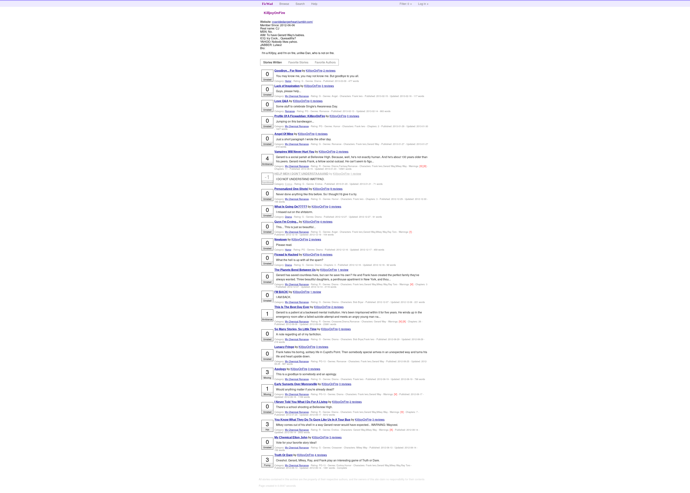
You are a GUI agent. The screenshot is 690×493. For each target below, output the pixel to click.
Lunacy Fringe (284, 346)
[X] (425, 166)
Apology (280, 369)
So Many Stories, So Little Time (295, 329)
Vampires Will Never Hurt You (294, 151)
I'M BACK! (281, 291)
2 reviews (329, 70)
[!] (411, 231)
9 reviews (336, 189)
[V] (421, 166)
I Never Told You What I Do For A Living (301, 401)
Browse (284, 4)
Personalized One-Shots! (291, 188)
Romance (290, 111)
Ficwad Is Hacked (286, 254)
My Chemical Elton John (290, 437)
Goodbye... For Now (287, 70)
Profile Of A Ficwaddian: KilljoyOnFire (299, 116)
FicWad (267, 4)
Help (314, 4)
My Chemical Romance (297, 96)
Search (300, 4)
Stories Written (272, 62)
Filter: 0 (404, 4)
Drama (288, 216)
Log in (422, 4)
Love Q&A (281, 101)
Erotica (288, 184)
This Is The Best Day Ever (291, 307)
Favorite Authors (325, 62)
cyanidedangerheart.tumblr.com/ (292, 22)
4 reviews (326, 221)
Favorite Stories (298, 62)
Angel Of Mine (283, 133)
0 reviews (316, 101)
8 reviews (326, 254)
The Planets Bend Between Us (295, 269)
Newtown (280, 239)
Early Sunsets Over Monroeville (295, 384)
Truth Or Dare (283, 455)
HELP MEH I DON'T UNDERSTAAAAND (301, 173)
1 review (355, 174)
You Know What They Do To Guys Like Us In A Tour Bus (312, 419)
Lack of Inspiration (287, 85)
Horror (288, 81)
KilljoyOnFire (314, 70)
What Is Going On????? (290, 206)
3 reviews (328, 86)
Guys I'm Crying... (286, 221)
